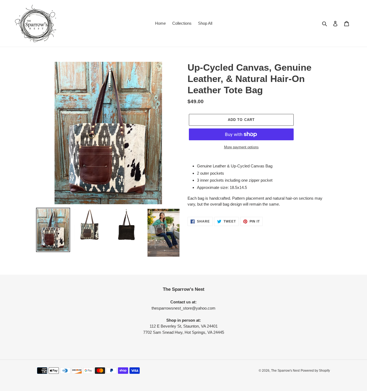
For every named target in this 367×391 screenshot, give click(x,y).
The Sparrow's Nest (285, 370)
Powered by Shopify (315, 370)
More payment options (241, 147)
